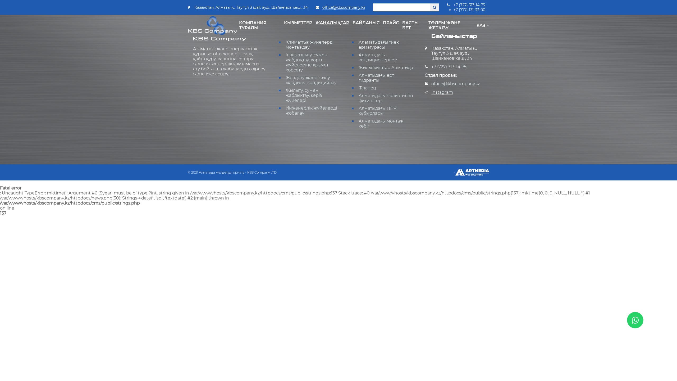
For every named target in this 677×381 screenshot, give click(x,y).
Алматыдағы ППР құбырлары (377, 111)
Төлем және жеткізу (444, 25)
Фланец (367, 87)
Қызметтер (298, 22)
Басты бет (410, 25)
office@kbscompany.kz (343, 7)
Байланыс (366, 22)
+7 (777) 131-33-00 (469, 9)
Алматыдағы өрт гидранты (376, 78)
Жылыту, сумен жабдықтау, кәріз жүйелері (304, 95)
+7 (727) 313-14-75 (469, 5)
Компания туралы (253, 25)
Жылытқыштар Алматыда (386, 67)
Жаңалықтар (332, 22)
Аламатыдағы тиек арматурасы (379, 45)
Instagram (442, 92)
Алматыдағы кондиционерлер (378, 57)
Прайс (391, 22)
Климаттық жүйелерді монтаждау (309, 45)
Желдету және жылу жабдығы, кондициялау (311, 80)
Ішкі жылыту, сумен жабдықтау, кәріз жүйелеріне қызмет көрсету (307, 62)
